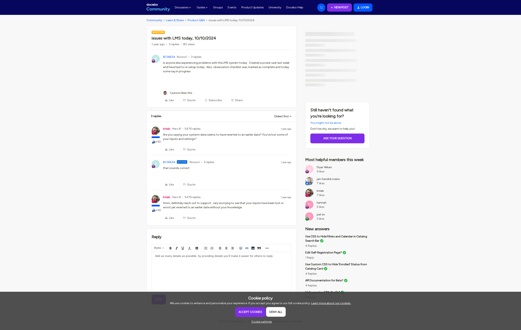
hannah (321, 202)
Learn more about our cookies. (331, 303)
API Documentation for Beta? (324, 280)
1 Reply (309, 257)
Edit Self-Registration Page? (323, 252)
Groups (218, 7)
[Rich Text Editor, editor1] (221, 272)
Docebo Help (294, 7)
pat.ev (321, 214)
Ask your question (337, 138)
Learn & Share (175, 20)
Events (232, 7)
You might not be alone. (325, 123)
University (275, 7)
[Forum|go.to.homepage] (158, 7)
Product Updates (252, 7)
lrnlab (166, 128)
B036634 (169, 57)
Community (154, 20)
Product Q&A (196, 20)
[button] (339, 7)
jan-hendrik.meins (328, 179)
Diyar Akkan (324, 167)
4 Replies (311, 246)
